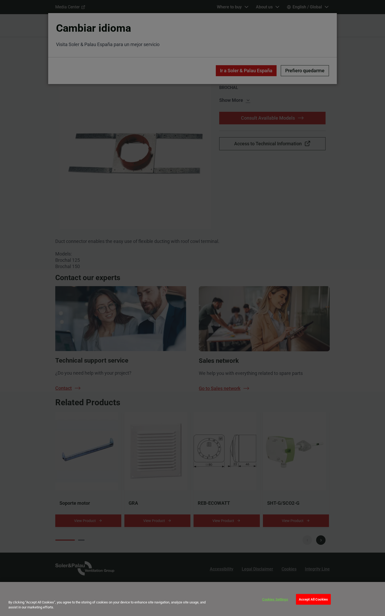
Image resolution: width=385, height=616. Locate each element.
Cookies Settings (275, 599)
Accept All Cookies (313, 599)
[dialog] (192, 599)
